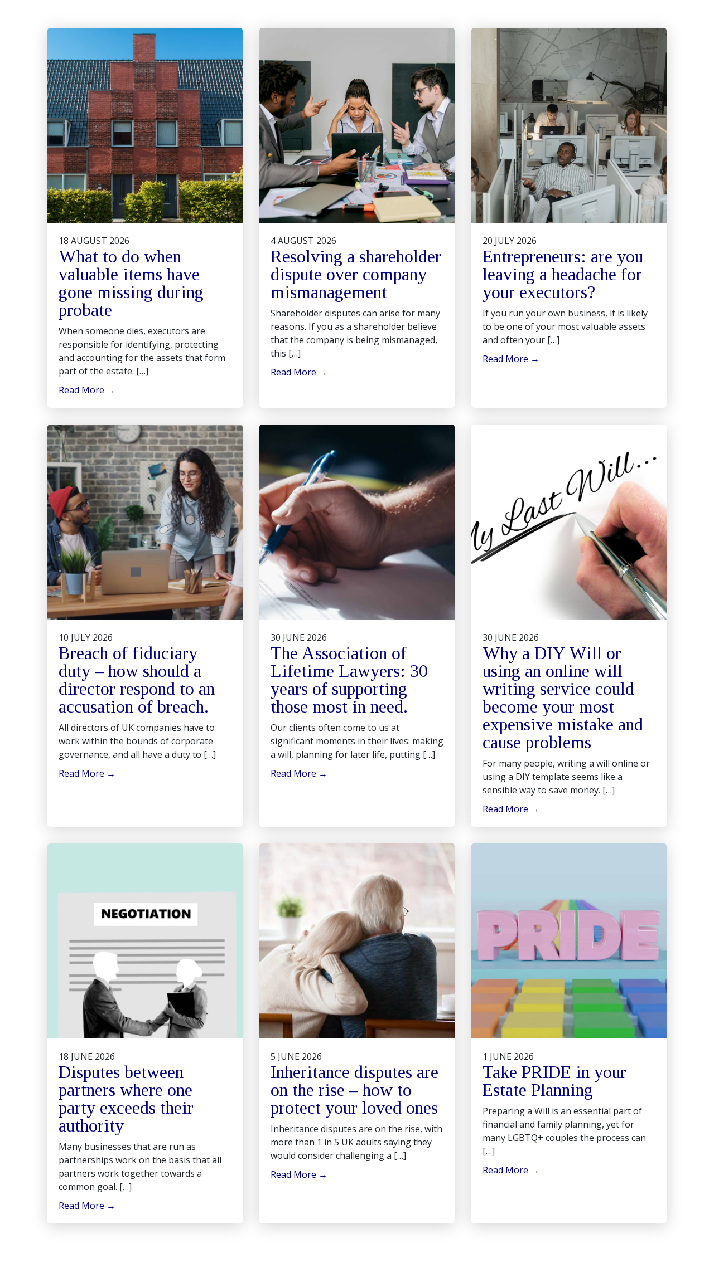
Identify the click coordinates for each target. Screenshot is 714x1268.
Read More (87, 390)
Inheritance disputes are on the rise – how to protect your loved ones (354, 1090)
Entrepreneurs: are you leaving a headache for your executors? (563, 274)
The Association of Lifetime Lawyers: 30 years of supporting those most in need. (349, 679)
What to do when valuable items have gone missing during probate (131, 283)
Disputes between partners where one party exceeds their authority (126, 1098)
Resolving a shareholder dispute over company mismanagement (356, 274)
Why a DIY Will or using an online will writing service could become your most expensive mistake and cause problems (563, 697)
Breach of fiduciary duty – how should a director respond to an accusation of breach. (137, 679)
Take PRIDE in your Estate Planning (554, 1081)
